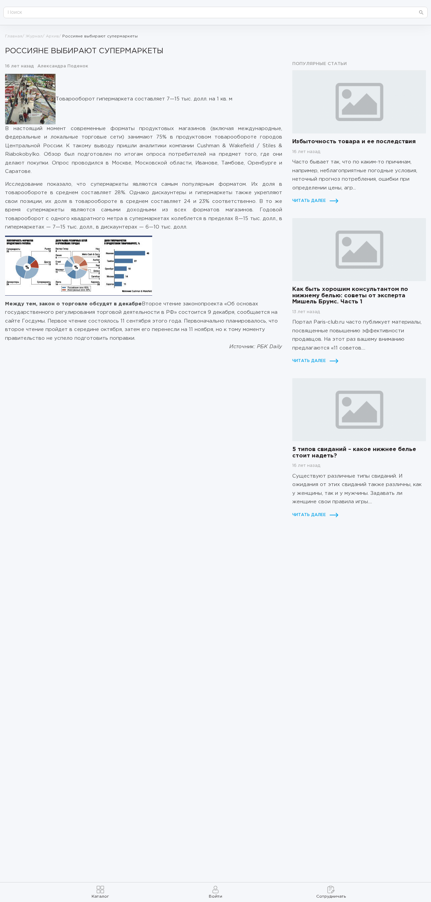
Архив (52, 36)
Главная (13, 36)
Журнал (34, 36)
